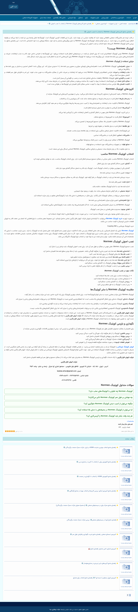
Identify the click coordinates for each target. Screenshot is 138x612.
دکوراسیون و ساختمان (117, 18)
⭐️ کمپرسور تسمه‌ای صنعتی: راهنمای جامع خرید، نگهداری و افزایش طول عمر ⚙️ (94, 534)
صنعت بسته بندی (45, 18)
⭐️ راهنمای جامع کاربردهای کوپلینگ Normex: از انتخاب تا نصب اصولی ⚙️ (71, 24)
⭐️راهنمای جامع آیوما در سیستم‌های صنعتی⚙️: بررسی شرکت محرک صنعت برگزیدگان (92, 520)
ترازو (86, 18)
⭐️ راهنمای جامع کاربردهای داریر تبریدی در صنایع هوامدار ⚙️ (99, 563)
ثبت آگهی (13, 6)
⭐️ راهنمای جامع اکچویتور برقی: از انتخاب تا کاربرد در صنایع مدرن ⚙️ (97, 462)
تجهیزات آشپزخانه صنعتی (30, 18)
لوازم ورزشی (104, 18)
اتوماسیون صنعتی (101, 24)
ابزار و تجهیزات (94, 18)
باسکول (80, 18)
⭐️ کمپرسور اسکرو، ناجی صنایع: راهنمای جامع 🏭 (103, 549)
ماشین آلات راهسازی (59, 18)
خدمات (128, 18)
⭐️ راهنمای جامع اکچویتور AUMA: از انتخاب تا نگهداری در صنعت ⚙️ (97, 476)
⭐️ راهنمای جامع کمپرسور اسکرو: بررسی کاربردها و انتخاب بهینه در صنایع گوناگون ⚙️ (92, 491)
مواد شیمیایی (72, 18)
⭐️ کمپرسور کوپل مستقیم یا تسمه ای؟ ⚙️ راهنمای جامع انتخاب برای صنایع (95, 578)
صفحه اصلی (123, 24)
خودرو (135, 18)
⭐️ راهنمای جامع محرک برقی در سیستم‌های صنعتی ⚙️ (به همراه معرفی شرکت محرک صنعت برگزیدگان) (87, 505)
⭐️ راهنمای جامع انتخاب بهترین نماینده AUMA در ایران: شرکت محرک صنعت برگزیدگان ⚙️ (90, 447)
